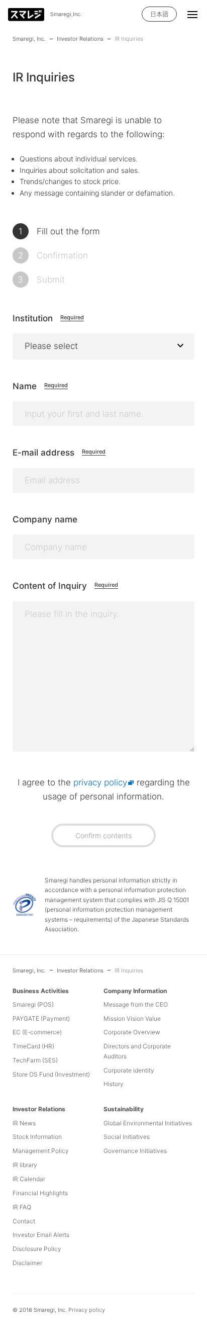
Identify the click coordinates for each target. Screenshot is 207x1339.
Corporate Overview (132, 1032)
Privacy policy (86, 1309)
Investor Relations (80, 38)
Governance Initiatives (135, 1150)
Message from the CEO (136, 1004)
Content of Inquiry (65, 586)
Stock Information (37, 1136)
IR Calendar (29, 1179)
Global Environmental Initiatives (148, 1123)
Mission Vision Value (132, 1018)
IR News (24, 1123)
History (114, 1084)
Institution (48, 318)
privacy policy (100, 782)
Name (40, 386)
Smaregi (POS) (33, 1004)
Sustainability (124, 1109)
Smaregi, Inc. (29, 38)
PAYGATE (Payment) (41, 1018)
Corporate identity (129, 1070)
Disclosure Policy (37, 1249)
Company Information (135, 991)
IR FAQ (22, 1207)
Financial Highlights (40, 1193)
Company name (45, 519)
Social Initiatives (127, 1136)
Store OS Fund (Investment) (51, 1074)
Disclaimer (27, 1263)
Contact (24, 1221)
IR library (25, 1165)
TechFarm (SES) (35, 1060)
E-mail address (59, 453)
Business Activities (41, 991)
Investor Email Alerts (41, 1234)
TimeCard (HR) (33, 1046)
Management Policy (41, 1150)
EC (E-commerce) (37, 1032)
